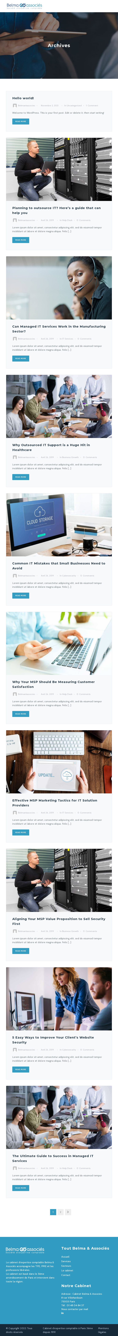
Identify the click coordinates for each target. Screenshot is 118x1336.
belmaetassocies (26, 105)
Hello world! (23, 98)
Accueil (65, 1256)
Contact (65, 1275)
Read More (20, 121)
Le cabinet (67, 1270)
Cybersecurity (69, 575)
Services (66, 1261)
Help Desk (67, 220)
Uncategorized (74, 105)
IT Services (67, 338)
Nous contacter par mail (74, 1309)
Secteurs (66, 1265)
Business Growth (70, 457)
